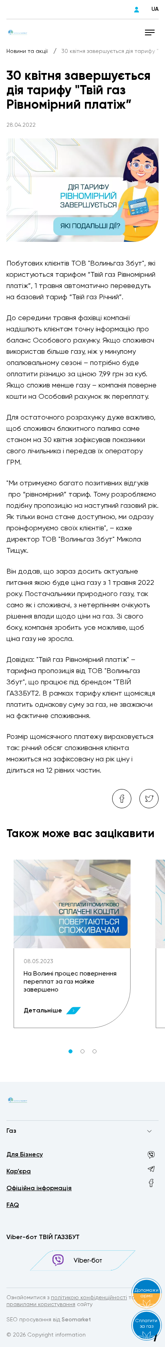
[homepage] (17, 32)
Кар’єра (18, 1171)
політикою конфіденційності (89, 1297)
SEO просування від (48, 1320)
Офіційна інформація (39, 1188)
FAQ (12, 1205)
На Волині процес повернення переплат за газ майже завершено (70, 982)
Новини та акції (27, 51)
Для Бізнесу (24, 1155)
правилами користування (40, 1304)
